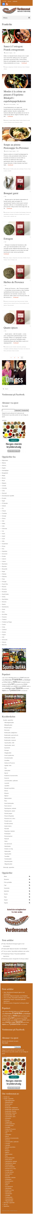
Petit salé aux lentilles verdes (19, 214)
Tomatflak (6, 856)
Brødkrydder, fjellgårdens (10, 732)
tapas (4, 690)
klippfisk (28, 682)
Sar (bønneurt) (8, 843)
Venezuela (4, 639)
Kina (3, 548)
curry (3, 680)
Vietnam (4, 642)
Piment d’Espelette (9, 816)
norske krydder (6, 686)
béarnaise (6, 257)
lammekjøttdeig (18, 684)
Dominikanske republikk (8, 495)
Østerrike (4, 644)
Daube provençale (20, 301)
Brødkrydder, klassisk (9, 737)
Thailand (4, 619)
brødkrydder (26, 677)
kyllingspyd (16, 348)
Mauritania (4, 564)
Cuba (3, 490)
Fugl (5, 885)
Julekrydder (7, 770)
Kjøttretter (6, 891)
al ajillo (3, 677)
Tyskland (4, 629)
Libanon (4, 558)
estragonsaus (15, 257)
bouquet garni (7, 168)
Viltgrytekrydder (8, 864)
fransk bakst (19, 346)
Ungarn (4, 634)
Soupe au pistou (7, 216)
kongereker (4, 684)
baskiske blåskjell (12, 120)
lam (12, 684)
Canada (4, 485)
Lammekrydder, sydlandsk (11, 780)
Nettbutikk (15, 1)
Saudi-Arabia (5, 594)
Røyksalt (6, 838)
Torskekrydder (8, 859)
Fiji (2, 508)
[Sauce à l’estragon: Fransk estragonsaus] (16, 36)
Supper (10, 151)
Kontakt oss (7, 1097)
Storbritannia (5, 606)
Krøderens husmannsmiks (11, 775)
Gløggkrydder (7, 752)
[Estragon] (16, 228)
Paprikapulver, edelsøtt (10, 808)
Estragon (6, 750)
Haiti (3, 521)
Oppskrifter (6, 1206)
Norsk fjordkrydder (9, 803)
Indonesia (4, 528)
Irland (3, 533)
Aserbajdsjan (5, 470)
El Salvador (5, 503)
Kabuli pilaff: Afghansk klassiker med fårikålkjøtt (15, 948)
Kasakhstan (5, 543)
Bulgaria (4, 483)
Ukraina (4, 632)
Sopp (5, 897)
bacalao (11, 677)
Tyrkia (3, 627)
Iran (3, 531)
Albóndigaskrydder (9, 722)
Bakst (5, 876)
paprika (12, 686)
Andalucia (7, 677)
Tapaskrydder (7, 853)
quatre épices (8, 350)
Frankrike (21, 120)
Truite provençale (10, 305)
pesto (18, 168)
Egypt (3, 500)
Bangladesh (5, 473)
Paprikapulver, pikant (9, 811)
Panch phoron (8, 806)
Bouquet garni (8, 727)
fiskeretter (8, 680)
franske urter (28, 212)
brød (21, 677)
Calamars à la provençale (9, 301)
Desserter (6, 879)
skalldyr (21, 122)
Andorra (4, 465)
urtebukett (12, 216)
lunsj (22, 684)
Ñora (5, 800)
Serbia (3, 596)
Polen (3, 579)
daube (15, 301)
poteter (24, 686)
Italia (3, 541)
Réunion (4, 586)
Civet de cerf (12, 212)
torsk (7, 690)
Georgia (4, 516)
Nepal (3, 571)
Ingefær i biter (7, 765)
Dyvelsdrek (7, 747)
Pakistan (4, 574)
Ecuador (4, 498)
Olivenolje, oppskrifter (8, 867)
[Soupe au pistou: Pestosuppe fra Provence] (16, 134)
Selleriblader (7, 846)
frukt (23, 680)
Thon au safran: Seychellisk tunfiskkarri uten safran (16, 951)
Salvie (5, 841)
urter (15, 216)
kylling (9, 684)
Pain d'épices (20, 348)
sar (30, 686)
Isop (5, 768)
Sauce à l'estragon (11, 259)
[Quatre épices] (16, 317)
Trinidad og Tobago (7, 622)
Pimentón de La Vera (9, 818)
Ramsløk (6, 828)
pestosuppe (21, 168)
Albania (4, 463)
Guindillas (6, 760)
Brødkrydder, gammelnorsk (11, 735)
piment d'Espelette (15, 122)
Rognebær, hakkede (9, 831)
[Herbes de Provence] (16, 271)
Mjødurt (6, 795)
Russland (4, 591)
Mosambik (4, 569)
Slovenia (4, 601)
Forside (4, 1)
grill (2, 682)
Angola (4, 468)
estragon (10, 257)
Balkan (15, 677)
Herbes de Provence (9, 763)
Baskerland (7, 120)
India (3, 526)
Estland (4, 505)
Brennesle (7, 730)
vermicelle (9, 170)
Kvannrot (6, 778)
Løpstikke (6, 785)
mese (25, 684)
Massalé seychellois (9, 788)
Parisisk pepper (8, 813)
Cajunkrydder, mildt (9, 742)
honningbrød (6, 348)
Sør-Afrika (4, 614)
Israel (3, 538)
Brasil (3, 480)
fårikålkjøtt (27, 680)
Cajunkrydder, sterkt (9, 745)
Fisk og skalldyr (12, 104)
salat (28, 686)
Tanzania (4, 617)
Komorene (4, 553)
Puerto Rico (5, 584)
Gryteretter (7, 888)
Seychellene (5, 599)
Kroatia (4, 556)
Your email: (5, 406)
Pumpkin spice (8, 821)
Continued (24, 63)
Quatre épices (8, 826)
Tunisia (4, 624)
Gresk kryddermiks (9, 755)
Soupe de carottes (15, 350)
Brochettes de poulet (8, 346)
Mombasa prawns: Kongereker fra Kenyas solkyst (15, 958)
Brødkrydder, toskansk (10, 740)
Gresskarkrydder (8, 758)
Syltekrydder (7, 851)
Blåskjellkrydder (8, 725)
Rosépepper (7, 833)
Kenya (3, 546)
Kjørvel (6, 773)
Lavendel (6, 783)
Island (3, 536)
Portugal (4, 581)
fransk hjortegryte (22, 212)
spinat (24, 688)
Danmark (4, 493)
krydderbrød (11, 348)
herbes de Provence (7, 303)
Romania (4, 589)
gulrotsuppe (24, 346)
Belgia (3, 475)
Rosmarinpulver (8, 836)
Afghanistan (5, 460)
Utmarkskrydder (8, 861)
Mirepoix (6, 793)
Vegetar (10, 52)
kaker (19, 682)
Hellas (3, 523)
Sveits (3, 609)
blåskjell (17, 120)
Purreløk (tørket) (8, 823)
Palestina (4, 576)
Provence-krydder (22, 303)
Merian (6, 790)
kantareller (23, 682)
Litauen (4, 561)
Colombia (4, 488)
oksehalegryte (6, 214)
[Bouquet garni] (16, 183)
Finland (4, 511)
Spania (4, 604)
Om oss (9, 1)
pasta (15, 168)
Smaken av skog (8, 848)
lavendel (13, 303)
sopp (13, 688)
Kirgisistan (4, 551)
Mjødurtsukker (8, 798)
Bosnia (3, 478)
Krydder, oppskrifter (8, 720)
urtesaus (5, 68)
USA (3, 637)
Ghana (3, 518)
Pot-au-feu (27, 214)
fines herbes (20, 257)
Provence (26, 168)
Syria (3, 611)
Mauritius (4, 566)
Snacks (6, 894)
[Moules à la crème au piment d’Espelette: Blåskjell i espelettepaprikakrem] (16, 81)
